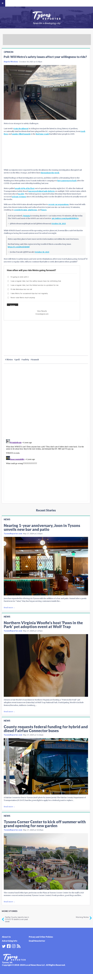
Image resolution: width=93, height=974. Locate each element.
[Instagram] (14, 946)
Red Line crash (42, 134)
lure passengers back (67, 181)
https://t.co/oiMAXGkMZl (18, 247)
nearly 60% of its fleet (25, 188)
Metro (9, 359)
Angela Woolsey (11, 62)
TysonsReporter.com (13, 534)
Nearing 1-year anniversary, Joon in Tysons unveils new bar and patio (42, 527)
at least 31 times (19, 197)
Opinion (8, 52)
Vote (12, 305)
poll (18, 359)
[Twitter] (4, 946)
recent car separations (58, 204)
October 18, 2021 (58, 224)
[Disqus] (46, 404)
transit (35, 359)
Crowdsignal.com (41, 314)
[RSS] (18, 946)
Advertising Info (9, 941)
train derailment (21, 128)
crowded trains (20, 210)
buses (43, 210)
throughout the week (50, 173)
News (7, 519)
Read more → (9, 607)
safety (26, 359)
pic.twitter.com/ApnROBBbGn (65, 218)
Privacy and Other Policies (41, 937)
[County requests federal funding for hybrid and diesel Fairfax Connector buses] (46, 766)
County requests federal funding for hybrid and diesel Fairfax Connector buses (46, 728)
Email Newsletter (37, 941)
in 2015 (21, 194)
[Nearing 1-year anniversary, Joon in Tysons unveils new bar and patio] (46, 566)
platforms (32, 210)
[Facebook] (9, 946)
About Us (6, 937)
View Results (42, 311)
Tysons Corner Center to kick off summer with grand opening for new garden (45, 823)
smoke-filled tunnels (21, 134)
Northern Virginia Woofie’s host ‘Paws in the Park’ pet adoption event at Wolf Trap (43, 624)
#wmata (26, 216)
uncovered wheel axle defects (41, 191)
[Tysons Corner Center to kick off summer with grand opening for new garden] (46, 861)
